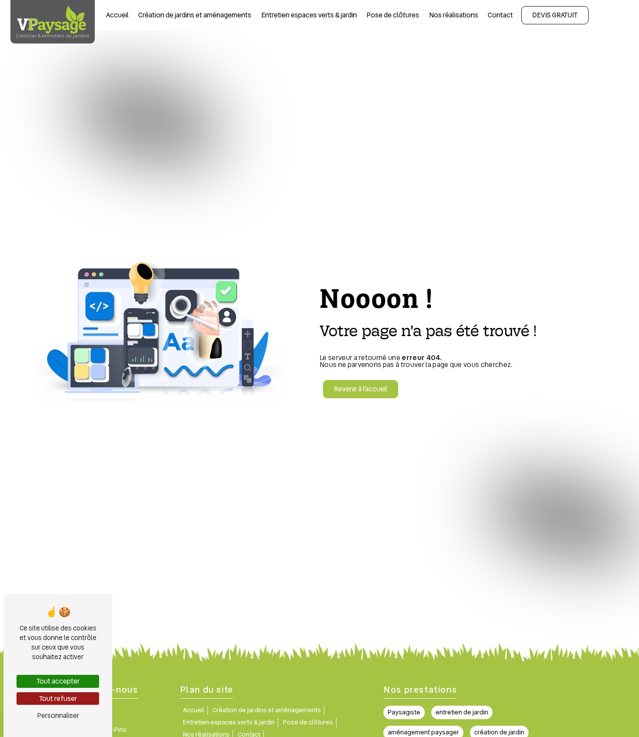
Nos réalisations (453, 15)
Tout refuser (58, 699)
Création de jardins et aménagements (194, 15)
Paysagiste (404, 712)
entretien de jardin (462, 712)
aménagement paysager (423, 732)
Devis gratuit (555, 15)
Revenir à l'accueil (360, 389)
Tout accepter (58, 681)
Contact (500, 15)
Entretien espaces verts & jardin (309, 15)
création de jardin (499, 732)
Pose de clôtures (392, 15)
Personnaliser (58, 715)
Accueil (117, 15)
